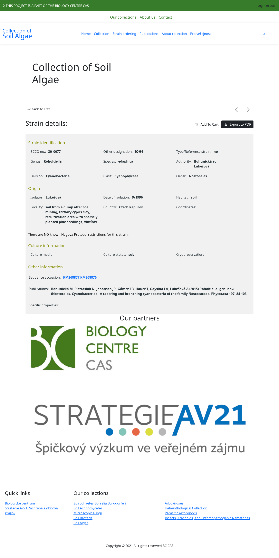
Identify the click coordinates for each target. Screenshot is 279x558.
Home (86, 33)
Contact (165, 17)
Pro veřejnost (200, 33)
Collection (101, 33)
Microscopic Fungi (88, 513)
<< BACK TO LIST (38, 109)
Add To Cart (210, 124)
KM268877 (71, 277)
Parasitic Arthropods (181, 513)
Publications (149, 33)
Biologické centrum (20, 503)
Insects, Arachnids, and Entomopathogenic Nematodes (207, 518)
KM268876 (88, 277)
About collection (174, 33)
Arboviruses (174, 503)
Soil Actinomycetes (88, 508)
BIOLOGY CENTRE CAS (72, 5)
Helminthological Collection (186, 508)
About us (147, 17)
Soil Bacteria (83, 518)
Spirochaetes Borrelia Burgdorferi (100, 503)
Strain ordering (124, 33)
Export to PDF (240, 124)
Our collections (123, 17)
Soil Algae (81, 523)
